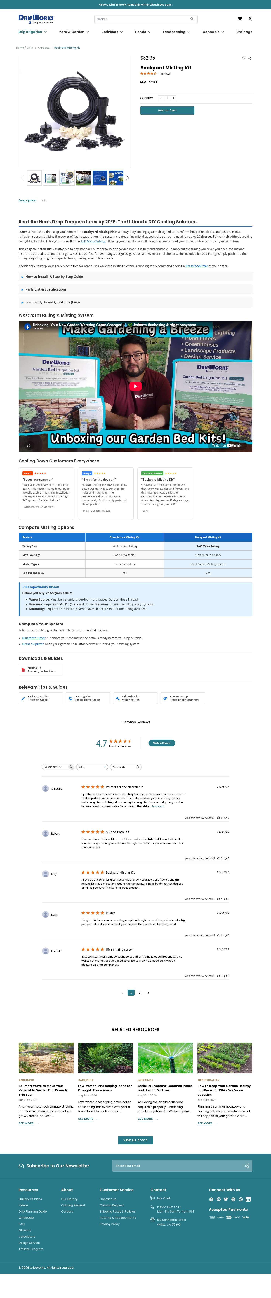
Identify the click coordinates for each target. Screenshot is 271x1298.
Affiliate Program (31, 1249)
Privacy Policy (110, 1224)
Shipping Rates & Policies (118, 1211)
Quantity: (146, 98)
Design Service (29, 1243)
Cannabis (211, 31)
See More (26, 1123)
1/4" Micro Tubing (93, 241)
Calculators (27, 1236)
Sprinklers (110, 31)
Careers (67, 1211)
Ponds (140, 31)
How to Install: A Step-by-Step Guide (54, 276)
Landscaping (174, 31)
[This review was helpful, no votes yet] (218, 858)
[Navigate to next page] (148, 993)
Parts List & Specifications (46, 289)
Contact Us (108, 1199)
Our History (69, 1199)
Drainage (244, 31)
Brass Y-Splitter (33, 644)
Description (27, 200)
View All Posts (135, 1140)
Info (44, 200)
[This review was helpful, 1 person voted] (218, 818)
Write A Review (161, 743)
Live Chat (163, 1198)
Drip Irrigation (30, 31)
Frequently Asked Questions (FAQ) (52, 302)
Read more (158, 806)
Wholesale (26, 1218)
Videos (23, 1205)
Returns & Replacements (118, 1218)
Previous (22, 177)
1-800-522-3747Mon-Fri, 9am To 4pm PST (175, 1209)
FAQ (22, 1224)
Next (127, 177)
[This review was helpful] (218, 899)
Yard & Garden (71, 31)
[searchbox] (54, 767)
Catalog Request (73, 1205)
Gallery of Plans (30, 1199)
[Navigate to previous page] (122, 993)
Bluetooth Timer (33, 638)
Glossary (25, 1230)
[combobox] (92, 767)
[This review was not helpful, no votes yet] (225, 818)
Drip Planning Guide (33, 1211)
